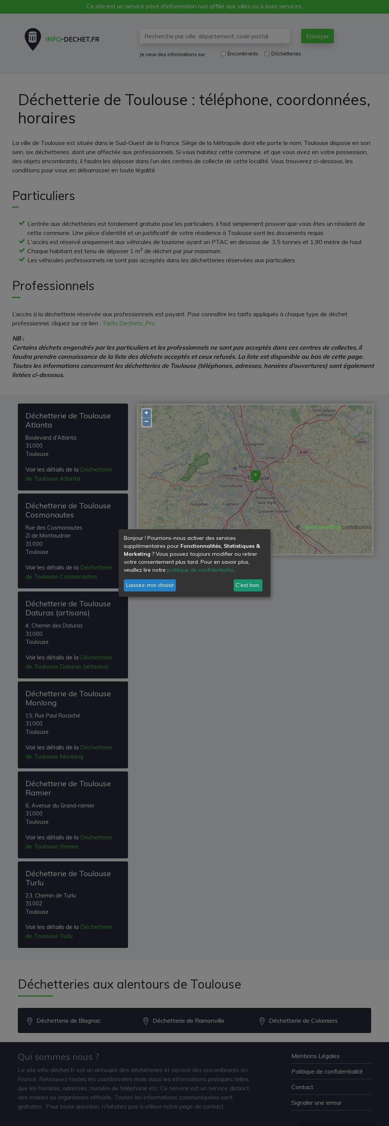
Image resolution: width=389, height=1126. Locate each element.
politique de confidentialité (200, 569)
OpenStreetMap (321, 527)
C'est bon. (248, 585)
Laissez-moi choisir (150, 585)
